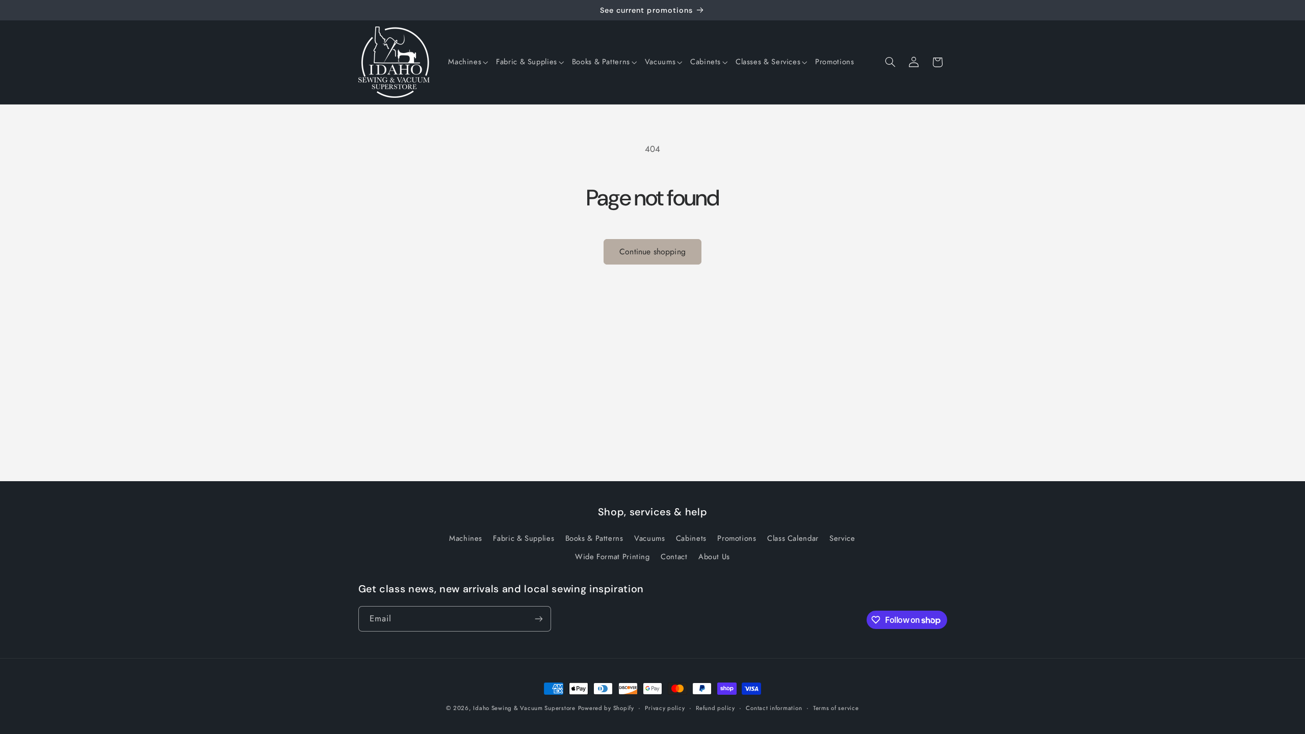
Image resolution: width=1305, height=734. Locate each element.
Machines (465, 538)
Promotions (736, 538)
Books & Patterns (594, 538)
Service (842, 538)
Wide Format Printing (612, 556)
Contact (674, 556)
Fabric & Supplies (523, 538)
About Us (714, 556)
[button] (468, 62)
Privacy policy (665, 708)
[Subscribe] (538, 618)
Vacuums (649, 538)
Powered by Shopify (606, 708)
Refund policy (715, 708)
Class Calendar (793, 538)
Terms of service (836, 708)
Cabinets (691, 538)
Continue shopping (652, 251)
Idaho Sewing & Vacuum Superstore (524, 708)
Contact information (774, 708)
